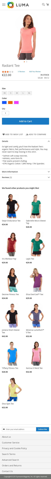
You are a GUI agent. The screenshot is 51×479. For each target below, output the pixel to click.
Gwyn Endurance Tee (11, 220)
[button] (24, 62)
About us (6, 436)
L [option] (23, 93)
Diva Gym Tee (8, 403)
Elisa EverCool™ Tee (34, 294)
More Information (10, 171)
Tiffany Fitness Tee (10, 368)
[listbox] (25, 93)
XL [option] (29, 93)
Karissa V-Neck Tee (34, 368)
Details (5, 141)
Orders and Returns (12, 465)
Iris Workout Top (9, 259)
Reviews (6, 177)
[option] (4, 102)
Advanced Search (10, 459)
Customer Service (10, 442)
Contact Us (7, 471)
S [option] (10, 93)
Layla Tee (30, 259)
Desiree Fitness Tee (10, 294)
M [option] (17, 93)
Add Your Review (35, 72)
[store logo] (18, 5)
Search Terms (8, 454)
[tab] (25, 141)
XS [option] (5, 93)
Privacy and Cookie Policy (14, 448)
